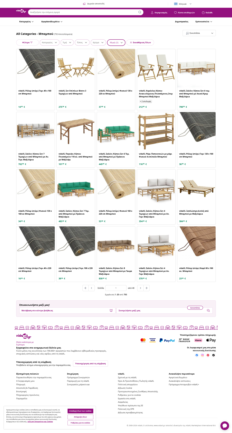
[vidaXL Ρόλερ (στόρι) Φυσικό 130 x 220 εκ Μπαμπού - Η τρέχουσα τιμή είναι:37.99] (116, 68)
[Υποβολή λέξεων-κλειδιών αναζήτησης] (140, 12)
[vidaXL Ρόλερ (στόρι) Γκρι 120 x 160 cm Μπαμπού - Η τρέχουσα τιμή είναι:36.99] (196, 131)
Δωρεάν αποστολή (95, 3)
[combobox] (85, 12)
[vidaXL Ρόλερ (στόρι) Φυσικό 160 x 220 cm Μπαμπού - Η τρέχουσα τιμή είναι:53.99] (116, 188)
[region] (50, 417)
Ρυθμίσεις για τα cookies (129, 395)
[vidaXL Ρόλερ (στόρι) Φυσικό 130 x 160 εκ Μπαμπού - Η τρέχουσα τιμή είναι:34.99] (35, 188)
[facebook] (197, 355)
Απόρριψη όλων (80, 417)
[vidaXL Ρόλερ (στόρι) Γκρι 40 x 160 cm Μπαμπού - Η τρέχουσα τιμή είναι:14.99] (35, 68)
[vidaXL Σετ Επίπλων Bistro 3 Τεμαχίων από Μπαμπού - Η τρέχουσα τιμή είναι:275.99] (76, 68)
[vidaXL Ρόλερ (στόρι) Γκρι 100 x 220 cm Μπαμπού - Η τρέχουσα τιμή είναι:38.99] (76, 245)
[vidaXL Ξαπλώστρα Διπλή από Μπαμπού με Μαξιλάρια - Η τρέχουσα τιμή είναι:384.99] (196, 188)
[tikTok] (213, 355)
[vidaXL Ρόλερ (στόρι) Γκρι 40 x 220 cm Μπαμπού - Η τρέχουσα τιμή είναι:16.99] (35, 245)
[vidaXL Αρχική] (21, 11)
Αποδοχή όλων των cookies (80, 411)
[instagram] (202, 355)
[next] (141, 288)
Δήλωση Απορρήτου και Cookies (40, 422)
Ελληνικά (182, 4)
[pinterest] (208, 355)
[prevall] (86, 288)
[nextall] (146, 288)
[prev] (91, 288)
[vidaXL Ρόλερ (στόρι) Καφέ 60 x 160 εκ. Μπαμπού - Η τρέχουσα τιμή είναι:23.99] (196, 245)
